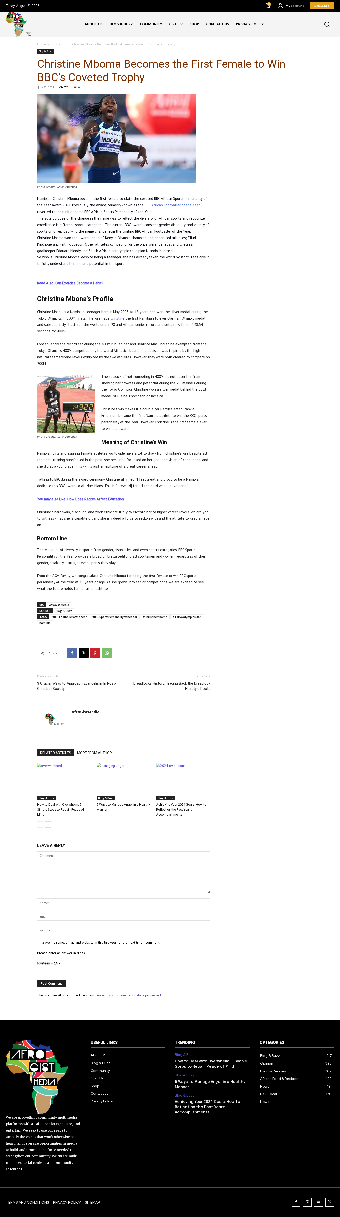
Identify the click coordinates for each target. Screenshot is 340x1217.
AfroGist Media (59, 605)
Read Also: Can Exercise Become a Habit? (70, 283)
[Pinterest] (95, 653)
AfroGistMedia (85, 711)
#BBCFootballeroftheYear (69, 617)
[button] (327, 24)
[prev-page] (40, 824)
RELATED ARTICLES (55, 753)
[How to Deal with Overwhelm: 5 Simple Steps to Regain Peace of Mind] (64, 781)
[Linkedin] (318, 1202)
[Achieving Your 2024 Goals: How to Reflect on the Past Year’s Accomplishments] (183, 781)
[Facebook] (72, 653)
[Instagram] (307, 1202)
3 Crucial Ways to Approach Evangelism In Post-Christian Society (76, 686)
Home (41, 44)
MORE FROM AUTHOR (94, 753)
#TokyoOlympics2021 (187, 617)
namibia (45, 623)
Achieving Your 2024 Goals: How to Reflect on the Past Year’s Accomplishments (181, 809)
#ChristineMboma (155, 617)
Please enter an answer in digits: (61, 953)
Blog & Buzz (59, 44)
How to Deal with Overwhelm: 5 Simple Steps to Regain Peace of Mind (60, 809)
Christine (117, 318)
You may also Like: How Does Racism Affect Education (80, 499)
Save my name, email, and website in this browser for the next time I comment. (101, 942)
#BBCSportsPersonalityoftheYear (114, 617)
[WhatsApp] (107, 653)
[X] (84, 653)
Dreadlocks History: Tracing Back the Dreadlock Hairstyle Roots (171, 686)
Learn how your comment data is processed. (129, 995)
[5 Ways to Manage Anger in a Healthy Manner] (124, 781)
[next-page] (48, 824)
